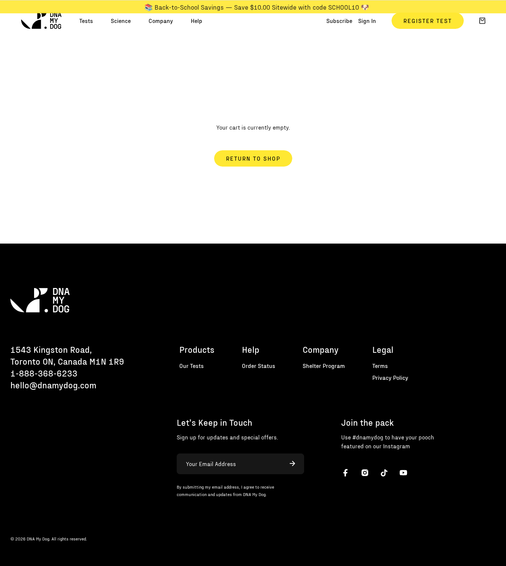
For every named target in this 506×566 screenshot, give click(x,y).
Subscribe (339, 20)
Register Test (427, 20)
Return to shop (253, 158)
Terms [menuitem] (380, 365)
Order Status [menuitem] (258, 365)
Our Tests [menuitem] (191, 365)
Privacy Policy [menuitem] (390, 377)
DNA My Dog (41, 20)
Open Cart (482, 21)
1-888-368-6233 (43, 373)
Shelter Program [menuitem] (324, 365)
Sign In (367, 20)
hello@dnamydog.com (53, 384)
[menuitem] (86, 21)
